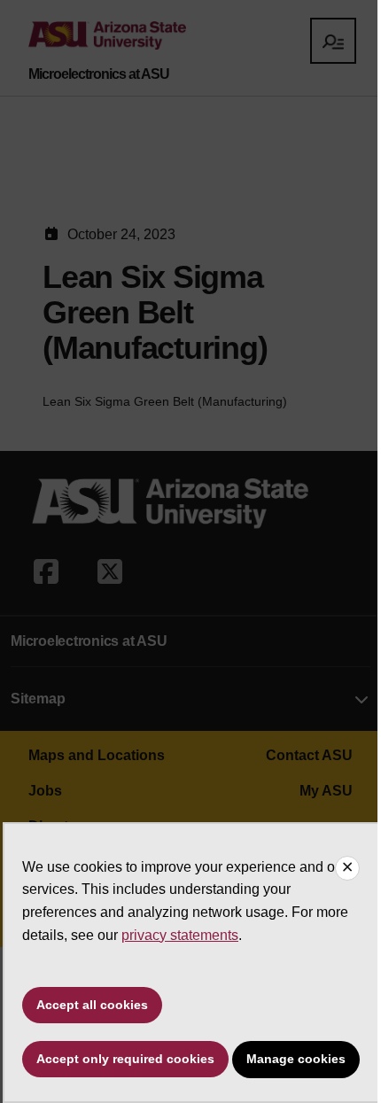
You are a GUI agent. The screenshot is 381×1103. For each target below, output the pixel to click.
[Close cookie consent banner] (347, 868)
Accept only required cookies (125, 1059)
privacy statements (179, 935)
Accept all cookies (92, 1005)
